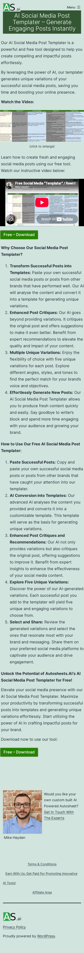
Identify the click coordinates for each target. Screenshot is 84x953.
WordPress (46, 936)
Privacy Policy (14, 927)
